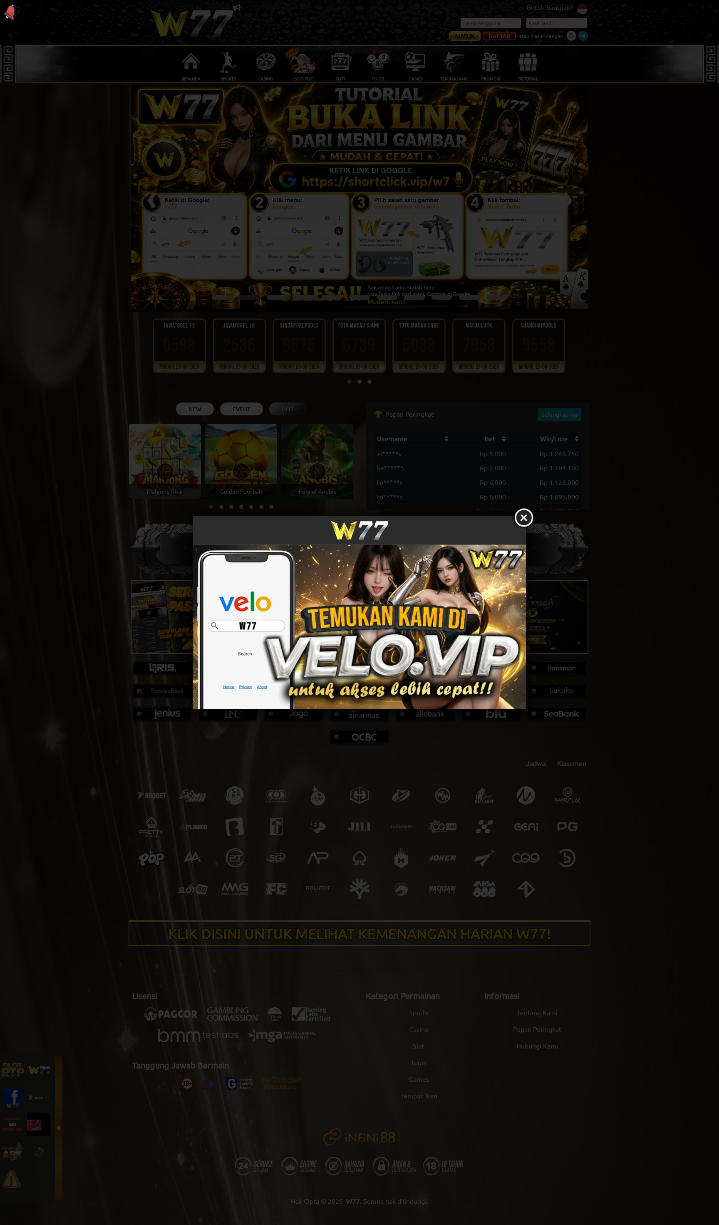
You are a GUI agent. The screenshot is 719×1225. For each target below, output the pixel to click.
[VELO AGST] (359, 626)
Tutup (523, 517)
